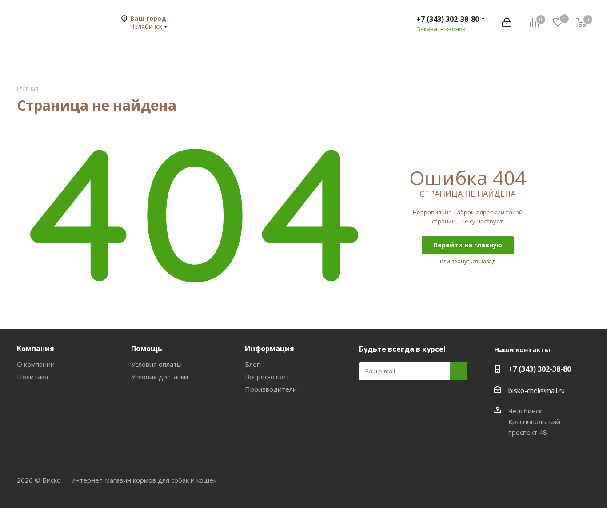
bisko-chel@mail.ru (536, 390)
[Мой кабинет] (506, 22)
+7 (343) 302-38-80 (447, 19)
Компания (35, 348)
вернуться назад (473, 261)
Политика (32, 376)
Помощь (146, 348)
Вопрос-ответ (267, 376)
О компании (36, 364)
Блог (252, 364)
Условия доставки (159, 376)
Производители (271, 389)
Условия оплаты (156, 364)
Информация (269, 348)
